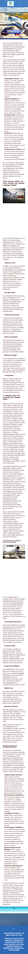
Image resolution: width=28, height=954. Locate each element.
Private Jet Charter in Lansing (14, 19)
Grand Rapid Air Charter (12, 933)
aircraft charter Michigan (12, 652)
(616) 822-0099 (14, 950)
